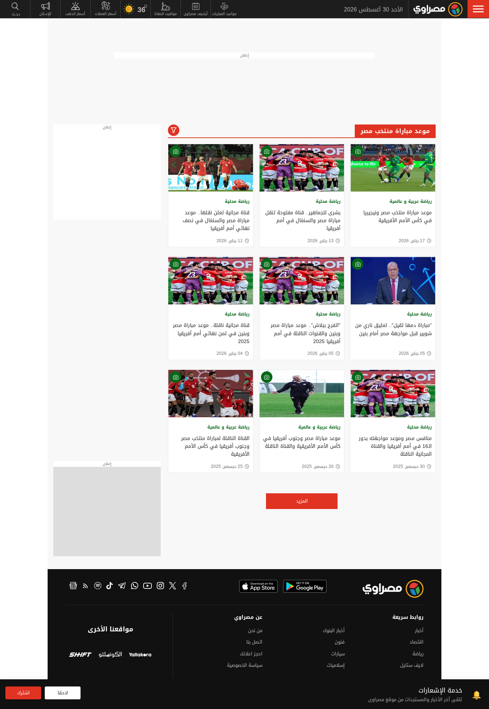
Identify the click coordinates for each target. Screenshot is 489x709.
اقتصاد (416, 641)
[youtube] (147, 586)
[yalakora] (140, 655)
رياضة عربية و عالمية (410, 201)
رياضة (417, 653)
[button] (478, 9)
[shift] (80, 655)
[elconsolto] (110, 655)
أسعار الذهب (75, 13)
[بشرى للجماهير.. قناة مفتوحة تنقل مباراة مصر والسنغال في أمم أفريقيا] (302, 168)
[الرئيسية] (438, 9)
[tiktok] (109, 586)
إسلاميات (336, 665)
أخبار (419, 630)
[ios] (258, 586)
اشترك (23, 692)
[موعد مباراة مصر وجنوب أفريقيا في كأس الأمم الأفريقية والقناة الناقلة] (302, 393)
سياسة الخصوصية (244, 665)
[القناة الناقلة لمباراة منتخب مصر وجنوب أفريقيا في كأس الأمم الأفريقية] (210, 393)
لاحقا (63, 692)
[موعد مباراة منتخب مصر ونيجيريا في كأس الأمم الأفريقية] (392, 168)
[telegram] (122, 586)
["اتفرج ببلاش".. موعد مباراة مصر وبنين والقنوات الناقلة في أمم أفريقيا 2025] (302, 280)
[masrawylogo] (386, 589)
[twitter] (172, 586)
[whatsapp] (134, 586)
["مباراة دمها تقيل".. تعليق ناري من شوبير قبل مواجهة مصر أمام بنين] (392, 280)
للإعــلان (45, 13)
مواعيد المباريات (224, 13)
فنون (340, 641)
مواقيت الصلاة (165, 13)
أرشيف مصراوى (196, 13)
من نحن (255, 630)
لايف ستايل (411, 665)
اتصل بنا (254, 641)
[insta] (160, 586)
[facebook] (184, 586)
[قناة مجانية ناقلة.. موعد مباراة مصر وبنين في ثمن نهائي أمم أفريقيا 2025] (210, 280)
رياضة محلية (328, 201)
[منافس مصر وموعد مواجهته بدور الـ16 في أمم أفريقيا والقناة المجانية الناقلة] (392, 393)
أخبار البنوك (334, 630)
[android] (304, 586)
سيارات (338, 653)
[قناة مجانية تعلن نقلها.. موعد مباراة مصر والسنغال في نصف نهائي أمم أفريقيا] (210, 168)
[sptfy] (97, 586)
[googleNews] (73, 586)
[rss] (85, 586)
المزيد (302, 501)
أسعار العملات (105, 13)
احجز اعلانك (251, 653)
